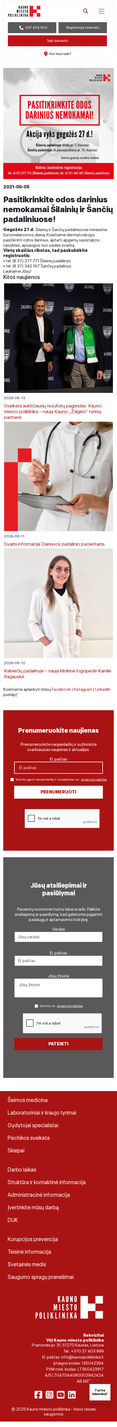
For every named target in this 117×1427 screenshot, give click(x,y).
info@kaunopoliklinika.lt (82, 1357)
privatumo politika (94, 779)
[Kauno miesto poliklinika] (24, 11)
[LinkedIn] (72, 1394)
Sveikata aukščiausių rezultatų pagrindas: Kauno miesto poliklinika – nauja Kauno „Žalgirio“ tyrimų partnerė (52, 411)
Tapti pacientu (57, 41)
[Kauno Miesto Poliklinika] (69, 1307)
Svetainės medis (27, 1264)
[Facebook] (38, 1394)
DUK (13, 1220)
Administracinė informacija (39, 1195)
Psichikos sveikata (29, 1138)
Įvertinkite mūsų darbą (33, 1207)
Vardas (58, 929)
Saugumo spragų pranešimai (41, 1277)
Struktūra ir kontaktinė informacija (47, 1182)
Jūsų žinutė (58, 976)
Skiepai (16, 1150)
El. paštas (58, 759)
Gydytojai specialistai (33, 1125)
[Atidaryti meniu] (101, 11)
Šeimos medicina (28, 1100)
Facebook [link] (61, 689)
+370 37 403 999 (87, 1351)
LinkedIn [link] (102, 689)
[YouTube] (60, 1394)
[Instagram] (49, 1394)
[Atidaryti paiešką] (85, 11)
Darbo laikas (22, 1169)
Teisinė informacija (29, 1251)
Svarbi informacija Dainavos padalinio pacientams (54, 544)
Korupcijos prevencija (33, 1239)
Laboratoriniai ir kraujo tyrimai (42, 1112)
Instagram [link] (83, 689)
